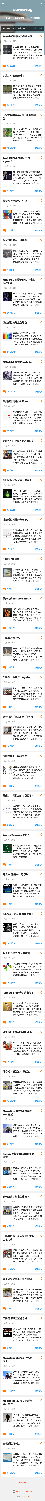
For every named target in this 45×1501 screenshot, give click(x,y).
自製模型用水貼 (11, 1443)
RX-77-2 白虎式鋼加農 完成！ (18, 913)
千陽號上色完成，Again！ (17, 677)
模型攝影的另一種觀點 (15, 240)
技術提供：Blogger (24, 1491)
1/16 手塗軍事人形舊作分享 (17, 36)
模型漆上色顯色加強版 (15, 200)
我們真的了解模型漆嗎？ (16, 1196)
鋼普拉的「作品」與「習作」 (18, 716)
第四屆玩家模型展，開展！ (17, 480)
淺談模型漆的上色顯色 (15, 322)
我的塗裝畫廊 (34, 18)
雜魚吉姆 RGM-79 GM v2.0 (17, 1032)
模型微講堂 (19, 18)
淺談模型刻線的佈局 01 (15, 519)
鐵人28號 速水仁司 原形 (15, 874)
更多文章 (22, 1482)
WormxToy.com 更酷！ (16, 835)
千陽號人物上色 (11, 638)
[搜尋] (41, 4)
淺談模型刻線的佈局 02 (15, 401)
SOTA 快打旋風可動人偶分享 (18, 440)
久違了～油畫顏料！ (13, 75)
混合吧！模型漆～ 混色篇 (16, 953)
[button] (40, 36)
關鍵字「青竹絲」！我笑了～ (18, 795)
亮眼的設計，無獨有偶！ (16, 756)
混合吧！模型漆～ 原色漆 (16, 1071)
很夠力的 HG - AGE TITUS (17, 598)
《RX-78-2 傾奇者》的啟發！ (18, 992)
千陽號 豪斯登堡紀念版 (15, 1318)
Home (7, 18)
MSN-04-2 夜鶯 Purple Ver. (18, 362)
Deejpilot (27, 1496)
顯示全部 (38, 28)
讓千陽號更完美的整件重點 (17, 1279)
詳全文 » (38, 66)
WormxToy (22, 10)
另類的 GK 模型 (11, 559)
